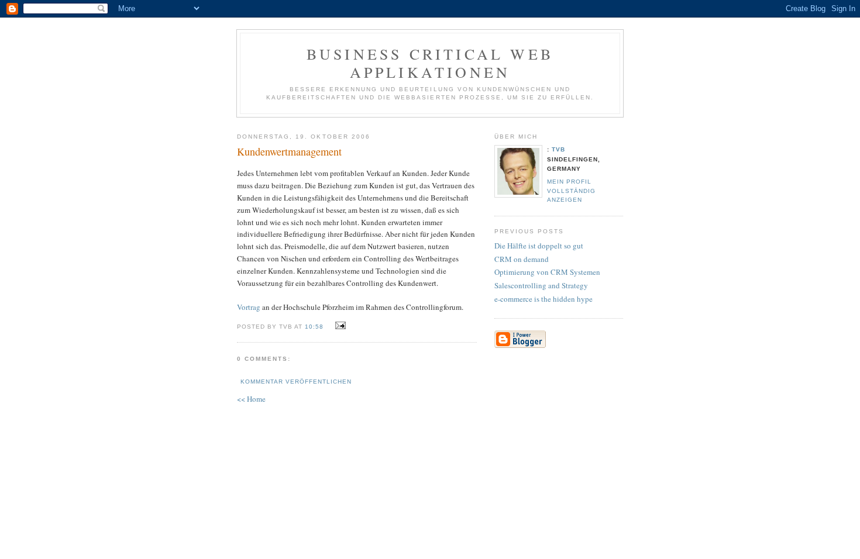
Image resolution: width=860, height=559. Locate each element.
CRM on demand (521, 259)
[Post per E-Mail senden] (338, 325)
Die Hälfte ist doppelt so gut (538, 245)
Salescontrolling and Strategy (541, 285)
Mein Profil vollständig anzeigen (571, 190)
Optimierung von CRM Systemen (547, 272)
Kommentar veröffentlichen (296, 381)
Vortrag (249, 307)
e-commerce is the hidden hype (543, 299)
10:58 (314, 326)
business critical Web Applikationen (430, 63)
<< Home (251, 399)
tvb (558, 149)
